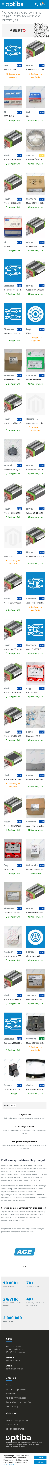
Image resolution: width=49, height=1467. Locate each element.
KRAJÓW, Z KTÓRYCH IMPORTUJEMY (35, 1303)
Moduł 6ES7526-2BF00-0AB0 (13, 333)
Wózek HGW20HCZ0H (35, 290)
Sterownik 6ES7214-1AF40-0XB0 (13, 290)
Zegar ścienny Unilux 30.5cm (35, 423)
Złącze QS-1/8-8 (33, 736)
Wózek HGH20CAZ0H (12, 826)
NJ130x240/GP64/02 (35, 159)
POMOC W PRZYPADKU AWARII (12, 1303)
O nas (8, 1385)
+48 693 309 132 (13, 1360)
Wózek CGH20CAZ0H (35, 513)
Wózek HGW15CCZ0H (35, 556)
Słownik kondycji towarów (18, 1402)
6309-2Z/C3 (9, 116)
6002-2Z (30, 116)
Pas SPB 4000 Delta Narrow (35, 1089)
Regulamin (11, 1393)
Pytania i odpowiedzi (16, 1389)
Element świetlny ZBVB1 (13, 470)
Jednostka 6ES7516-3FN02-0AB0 (13, 1043)
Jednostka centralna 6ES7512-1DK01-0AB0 (35, 603)
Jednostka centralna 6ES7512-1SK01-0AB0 (35, 826)
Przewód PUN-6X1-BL (35, 779)
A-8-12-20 (8, 556)
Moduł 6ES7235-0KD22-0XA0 (35, 1043)
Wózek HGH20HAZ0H (12, 999)
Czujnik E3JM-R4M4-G (13, 1089)
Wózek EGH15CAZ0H (34, 913)
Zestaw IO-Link (10, 70)
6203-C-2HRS (32, 693)
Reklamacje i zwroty (15, 1428)
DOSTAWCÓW (8, 1286)
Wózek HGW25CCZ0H (13, 736)
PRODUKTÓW (8, 1321)
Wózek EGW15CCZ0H (12, 603)
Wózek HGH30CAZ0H (35, 70)
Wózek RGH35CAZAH (12, 159)
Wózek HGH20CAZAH (35, 246)
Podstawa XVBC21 (33, 380)
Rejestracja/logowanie (17, 1420)
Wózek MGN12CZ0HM (12, 779)
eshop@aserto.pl (14, 1368)
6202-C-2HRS (9, 869)
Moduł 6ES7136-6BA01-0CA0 (13, 913)
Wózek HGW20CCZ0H (13, 423)
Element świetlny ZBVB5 (35, 869)
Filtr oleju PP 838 (33, 956)
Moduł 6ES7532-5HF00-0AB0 (35, 649)
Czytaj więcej (9, 1464)
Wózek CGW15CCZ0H (13, 649)
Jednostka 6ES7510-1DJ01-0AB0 (13, 380)
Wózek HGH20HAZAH (35, 470)
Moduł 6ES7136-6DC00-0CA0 (35, 999)
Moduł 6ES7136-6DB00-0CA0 (35, 203)
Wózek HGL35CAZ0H (12, 203)
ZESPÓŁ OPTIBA (32, 1286)
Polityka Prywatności (16, 1397)
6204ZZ (29, 333)
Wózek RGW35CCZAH (13, 693)
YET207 (7, 246)
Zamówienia (12, 1424)
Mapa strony (12, 1406)
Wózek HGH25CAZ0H (12, 513)
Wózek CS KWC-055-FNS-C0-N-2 (13, 956)
